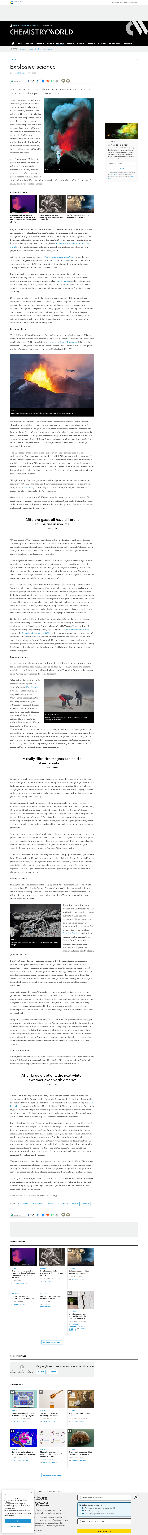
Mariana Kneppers (74, 1325)
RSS (59, 1492)
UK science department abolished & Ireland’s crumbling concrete (78, 1316)
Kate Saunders (33, 687)
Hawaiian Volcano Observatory (63, 342)
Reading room (40, 49)
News (13, 1268)
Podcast (72, 1311)
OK (18, 1521)
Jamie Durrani (20, 1284)
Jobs (31, 49)
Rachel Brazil (21, 1422)
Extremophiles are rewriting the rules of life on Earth (80, 1453)
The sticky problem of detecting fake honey (49, 1414)
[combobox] (56, 26)
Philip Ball (48, 1282)
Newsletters (23, 49)
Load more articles (52, 1342)
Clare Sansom (21, 1461)
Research (15, 1293)
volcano (85, 1204)
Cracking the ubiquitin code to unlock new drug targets (22, 1414)
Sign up (121, 169)
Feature (72, 1268)
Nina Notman (18, 73)
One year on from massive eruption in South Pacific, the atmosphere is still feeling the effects (23, 218)
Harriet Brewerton (45, 1306)
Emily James (19, 1305)
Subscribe (36, 26)
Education (124, 2)
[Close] (31, 1492)
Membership (133, 2)
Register (25, 26)
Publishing (115, 2)
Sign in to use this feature (84, 76)
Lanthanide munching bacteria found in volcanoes (22, 1297)
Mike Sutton (78, 1279)
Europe (50, 1204)
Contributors (49, 1492)
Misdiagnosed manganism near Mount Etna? (50, 1297)
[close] (94, 76)
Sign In (16, 26)
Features (13, 60)
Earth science (23, 1204)
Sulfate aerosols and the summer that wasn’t (78, 216)
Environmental (38, 1204)
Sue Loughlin (63, 281)
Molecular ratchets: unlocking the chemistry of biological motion (51, 1454)
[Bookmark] (68, 81)
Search (71, 25)
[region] (18, 1511)
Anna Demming (50, 1463)
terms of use (113, 174)
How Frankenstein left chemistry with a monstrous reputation (51, 217)
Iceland (75, 1204)
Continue (102, 1531)
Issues (39, 1492)
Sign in (41, 1372)
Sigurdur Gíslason (71, 933)
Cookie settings (18, 1527)
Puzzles (49, 49)
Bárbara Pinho (79, 1461)
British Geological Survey (77, 629)
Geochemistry (63, 1204)
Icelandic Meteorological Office (36, 633)
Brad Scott (28, 487)
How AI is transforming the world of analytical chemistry (23, 1453)
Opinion (43, 1268)
